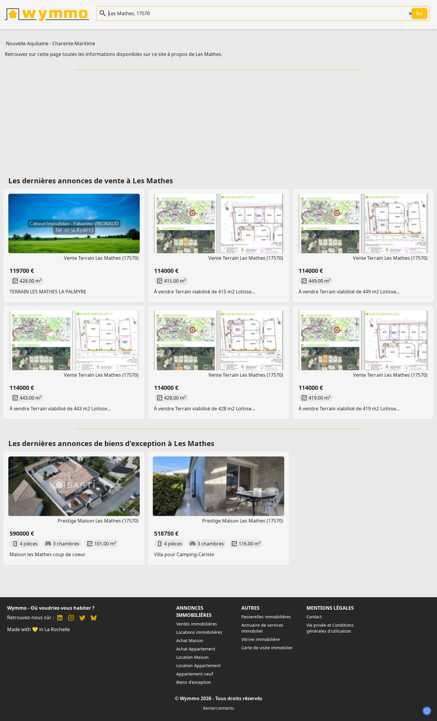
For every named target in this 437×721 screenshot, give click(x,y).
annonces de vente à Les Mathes (115, 180)
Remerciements (218, 708)
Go (419, 13)
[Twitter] (82, 618)
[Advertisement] (218, 121)
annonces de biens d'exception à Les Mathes (136, 443)
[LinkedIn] (59, 618)
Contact (314, 617)
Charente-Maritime (73, 43)
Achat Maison (189, 640)
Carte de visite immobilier (267, 647)
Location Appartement (198, 665)
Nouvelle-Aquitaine (27, 43)
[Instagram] (71, 618)
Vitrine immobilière (260, 639)
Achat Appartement (195, 649)
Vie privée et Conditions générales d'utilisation (330, 628)
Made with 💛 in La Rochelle (38, 629)
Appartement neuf (194, 674)
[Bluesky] (93, 618)
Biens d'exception (193, 682)
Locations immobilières (199, 632)
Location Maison (192, 657)
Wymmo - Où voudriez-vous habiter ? (51, 608)
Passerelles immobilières (266, 617)
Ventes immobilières (196, 624)
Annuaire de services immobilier (262, 628)
